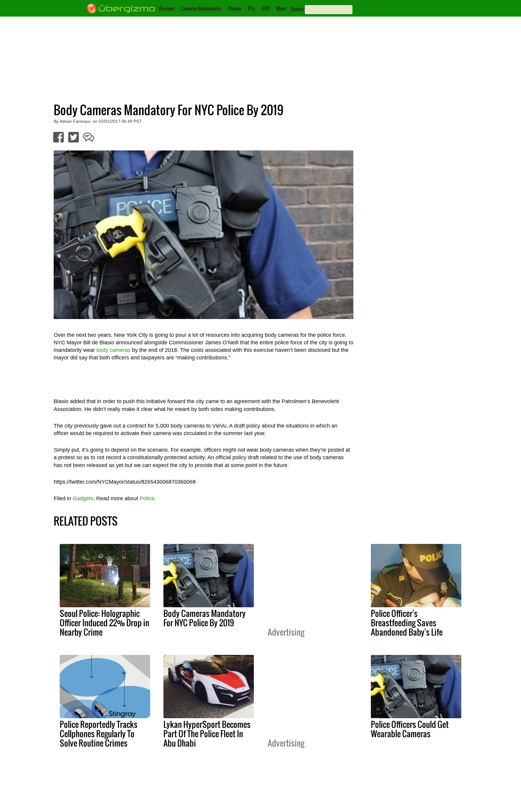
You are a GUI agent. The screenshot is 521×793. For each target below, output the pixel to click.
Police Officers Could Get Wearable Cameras (410, 729)
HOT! (265, 8)
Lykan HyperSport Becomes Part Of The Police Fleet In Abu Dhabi (207, 733)
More (281, 8)
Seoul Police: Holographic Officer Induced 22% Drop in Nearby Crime (104, 622)
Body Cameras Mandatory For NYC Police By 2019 (204, 618)
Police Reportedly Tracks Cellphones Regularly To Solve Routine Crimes (98, 733)
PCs (251, 8)
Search (297, 9)
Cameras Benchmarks (201, 8)
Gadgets (83, 498)
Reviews (167, 8)
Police (147, 498)
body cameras (113, 350)
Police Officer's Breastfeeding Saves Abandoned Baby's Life (407, 622)
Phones (235, 8)
